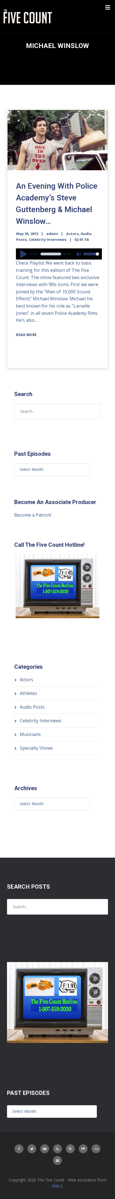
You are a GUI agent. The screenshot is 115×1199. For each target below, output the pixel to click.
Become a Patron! (32, 515)
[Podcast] (70, 1148)
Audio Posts (32, 707)
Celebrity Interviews (47, 239)
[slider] (91, 258)
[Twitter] (31, 1148)
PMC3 (57, 1186)
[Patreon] (83, 1148)
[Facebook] (19, 1148)
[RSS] (57, 1148)
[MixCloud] (96, 1148)
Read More (26, 335)
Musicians (30, 734)
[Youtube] (44, 1148)
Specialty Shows (36, 748)
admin (52, 233)
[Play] (24, 254)
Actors (72, 233)
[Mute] (79, 254)
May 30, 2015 (27, 233)
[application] (59, 254)
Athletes (28, 693)
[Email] (57, 1160)
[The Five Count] (28, 16)
